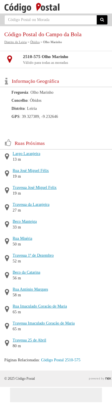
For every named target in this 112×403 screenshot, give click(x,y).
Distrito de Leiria (15, 42)
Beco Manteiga (25, 221)
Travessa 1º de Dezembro (33, 255)
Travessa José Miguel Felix (35, 187)
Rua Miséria (22, 238)
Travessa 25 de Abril (29, 340)
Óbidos (35, 42)
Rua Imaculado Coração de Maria (40, 306)
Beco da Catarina (26, 272)
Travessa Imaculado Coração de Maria (44, 323)
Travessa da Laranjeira (31, 204)
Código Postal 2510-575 (60, 360)
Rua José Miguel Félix (31, 170)
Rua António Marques (30, 289)
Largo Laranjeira (26, 153)
